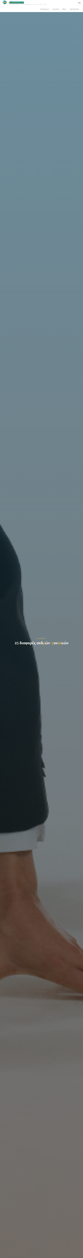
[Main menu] (79, 3)
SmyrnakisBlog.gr (15, 3)
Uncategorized (41, 638)
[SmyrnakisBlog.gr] (4, 2)
